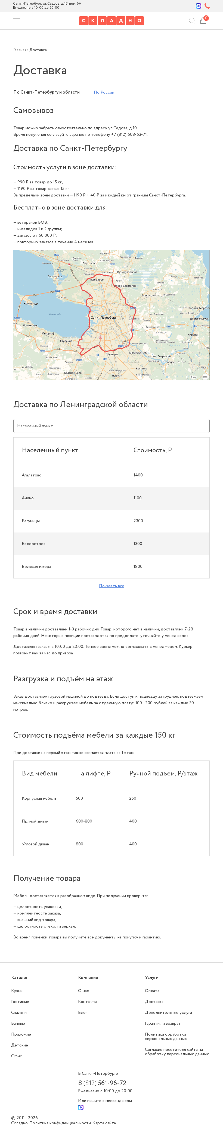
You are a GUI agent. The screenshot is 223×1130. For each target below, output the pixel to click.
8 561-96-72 (102, 1083)
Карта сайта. (104, 1123)
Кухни (17, 991)
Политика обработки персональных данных (166, 1036)
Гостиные (20, 1002)
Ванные (18, 1023)
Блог (82, 1012)
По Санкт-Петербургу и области (46, 92)
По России (104, 92)
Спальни (19, 1012)
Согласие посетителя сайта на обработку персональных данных (177, 1051)
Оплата (152, 991)
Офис (16, 1056)
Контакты (87, 1002)
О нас (83, 991)
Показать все (111, 586)
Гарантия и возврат (163, 1023)
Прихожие (21, 1034)
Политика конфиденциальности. (60, 1123)
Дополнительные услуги (168, 1012)
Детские (19, 1045)
